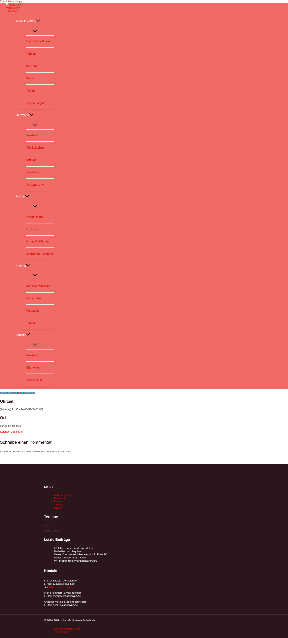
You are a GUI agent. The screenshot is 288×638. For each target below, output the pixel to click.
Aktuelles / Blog (63, 495)
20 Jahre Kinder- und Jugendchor (73, 548)
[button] (38, 21)
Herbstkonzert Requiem (68, 551)
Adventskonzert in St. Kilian (70, 557)
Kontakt (58, 507)
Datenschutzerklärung (67, 628)
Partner (58, 501)
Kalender (5, 431)
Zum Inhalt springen (11, 1)
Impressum (61, 632)
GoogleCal (16, 431)
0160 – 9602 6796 (60, 587)
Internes (59, 504)
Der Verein (60, 498)
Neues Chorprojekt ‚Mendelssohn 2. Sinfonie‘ (80, 554)
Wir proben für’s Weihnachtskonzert (75, 560)
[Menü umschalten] (35, 31)
